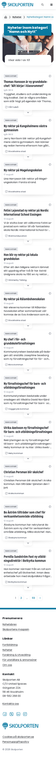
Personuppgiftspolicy (15, 742)
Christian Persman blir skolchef (23, 472)
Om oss (7, 665)
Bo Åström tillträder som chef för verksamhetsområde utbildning (24, 515)
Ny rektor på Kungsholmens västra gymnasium (25, 128)
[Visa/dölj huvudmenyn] (51, 4)
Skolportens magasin (15, 629)
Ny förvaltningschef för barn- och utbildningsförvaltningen (25, 386)
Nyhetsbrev (9, 624)
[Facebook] (4, 713)
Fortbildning (10, 645)
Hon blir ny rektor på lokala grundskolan (21, 257)
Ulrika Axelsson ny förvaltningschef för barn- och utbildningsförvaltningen (28, 430)
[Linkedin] (18, 713)
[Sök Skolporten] (42, 4)
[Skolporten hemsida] (17, 4)
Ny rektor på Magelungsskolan (23, 170)
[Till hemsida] (20, 726)
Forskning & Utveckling (16, 655)
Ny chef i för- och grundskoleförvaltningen (19, 341)
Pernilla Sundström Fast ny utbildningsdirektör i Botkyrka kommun (25, 559)
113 (33, 598)
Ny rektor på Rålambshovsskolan (24, 299)
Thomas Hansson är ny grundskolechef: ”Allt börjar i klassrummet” (26, 84)
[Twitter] (11, 713)
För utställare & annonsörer (19, 660)
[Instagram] (25, 713)
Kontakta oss (10, 703)
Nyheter (16, 16)
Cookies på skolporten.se (18, 737)
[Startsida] (5, 17)
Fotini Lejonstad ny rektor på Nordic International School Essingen (26, 213)
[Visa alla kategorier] (50, 76)
